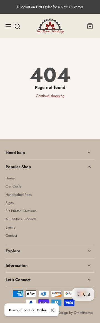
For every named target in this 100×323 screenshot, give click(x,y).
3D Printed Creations (21, 211)
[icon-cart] (88, 26)
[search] (17, 26)
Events (10, 227)
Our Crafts (13, 186)
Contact (11, 235)
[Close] (52, 310)
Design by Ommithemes (75, 312)
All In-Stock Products (21, 219)
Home (10, 178)
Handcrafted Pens (19, 195)
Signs (10, 203)
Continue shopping (50, 95)
